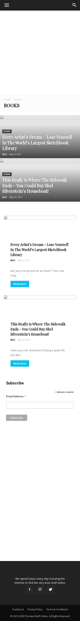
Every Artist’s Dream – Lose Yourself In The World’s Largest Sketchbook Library (39, 249)
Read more (19, 284)
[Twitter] (50, 590)
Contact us (18, 609)
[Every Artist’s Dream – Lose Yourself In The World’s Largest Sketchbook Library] (40, 150)
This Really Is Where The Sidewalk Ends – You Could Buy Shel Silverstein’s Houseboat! (37, 329)
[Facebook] (29, 590)
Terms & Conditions (57, 609)
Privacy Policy (35, 609)
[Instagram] (40, 590)
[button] (74, 5)
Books (7, 131)
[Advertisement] (40, 52)
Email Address (16, 396)
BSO (4, 154)
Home (7, 99)
